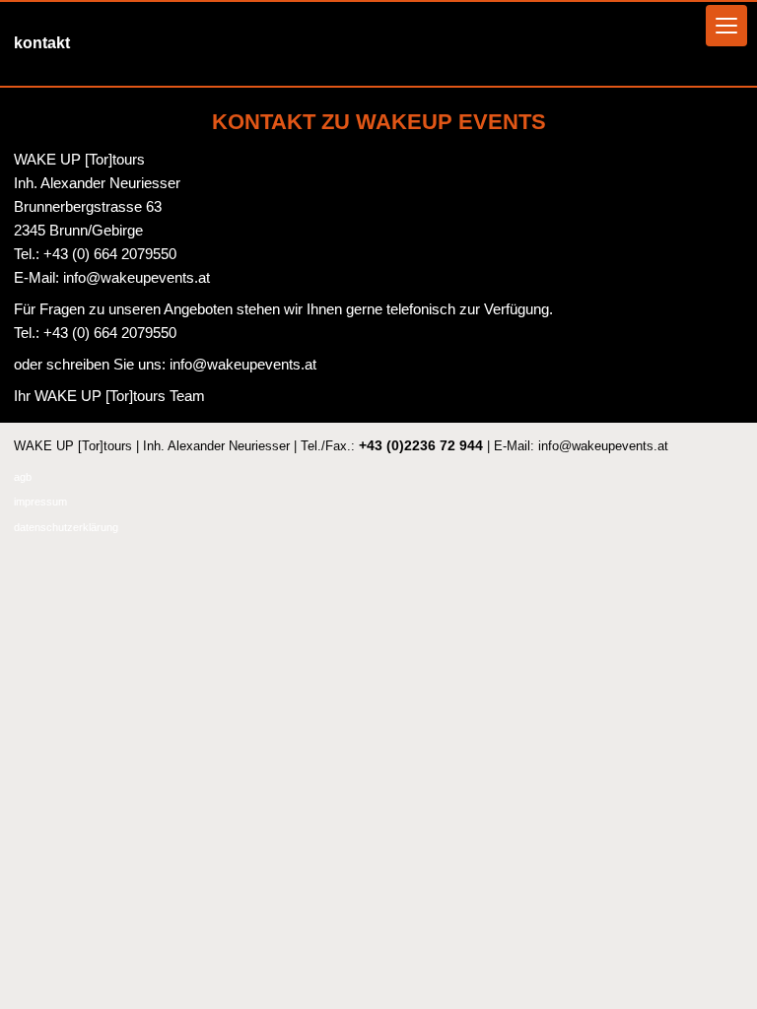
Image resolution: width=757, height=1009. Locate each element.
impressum (40, 501)
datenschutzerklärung (66, 527)
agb (23, 477)
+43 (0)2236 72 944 (421, 445)
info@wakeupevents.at (134, 277)
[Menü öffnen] (726, 25)
